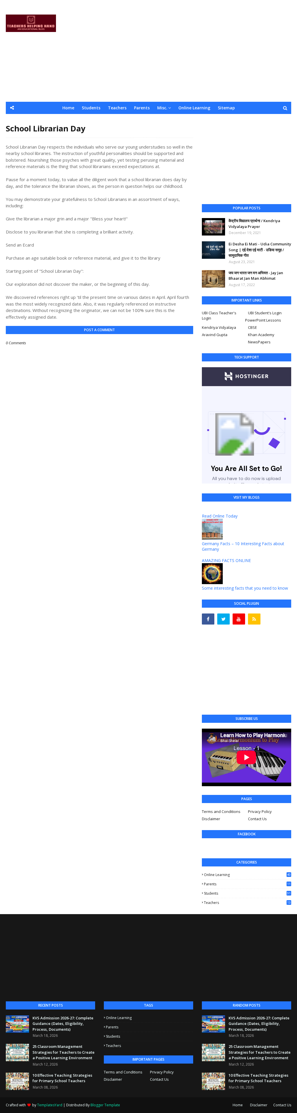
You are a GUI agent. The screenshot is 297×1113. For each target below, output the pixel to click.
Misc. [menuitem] (162, 107)
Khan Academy (261, 334)
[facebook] (208, 619)
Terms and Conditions (221, 811)
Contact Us (257, 818)
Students (247, 893)
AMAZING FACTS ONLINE (226, 560)
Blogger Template (105, 1105)
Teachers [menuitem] (117, 107)
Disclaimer (211, 818)
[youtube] (239, 619)
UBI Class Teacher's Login (219, 315)
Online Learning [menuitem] (194, 107)
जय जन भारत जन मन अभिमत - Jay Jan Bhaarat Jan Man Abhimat (256, 275)
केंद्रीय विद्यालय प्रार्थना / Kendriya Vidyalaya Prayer (254, 223)
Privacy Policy (260, 811)
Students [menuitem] (91, 107)
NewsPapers (259, 342)
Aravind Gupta (214, 334)
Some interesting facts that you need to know (245, 588)
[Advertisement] (191, 51)
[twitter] (223, 619)
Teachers (247, 902)
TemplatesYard (49, 1105)
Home (238, 1105)
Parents (247, 884)
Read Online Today (220, 516)
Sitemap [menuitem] (226, 107)
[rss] (254, 619)
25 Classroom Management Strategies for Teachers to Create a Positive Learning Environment (63, 1052)
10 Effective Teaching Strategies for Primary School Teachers (62, 1078)
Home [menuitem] (68, 107)
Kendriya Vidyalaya (219, 327)
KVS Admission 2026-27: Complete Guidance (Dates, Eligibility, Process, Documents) (62, 1023)
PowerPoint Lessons (263, 320)
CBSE (252, 327)
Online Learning (247, 874)
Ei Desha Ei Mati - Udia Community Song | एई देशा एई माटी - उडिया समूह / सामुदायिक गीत (260, 249)
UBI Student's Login (265, 312)
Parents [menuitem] (142, 107)
